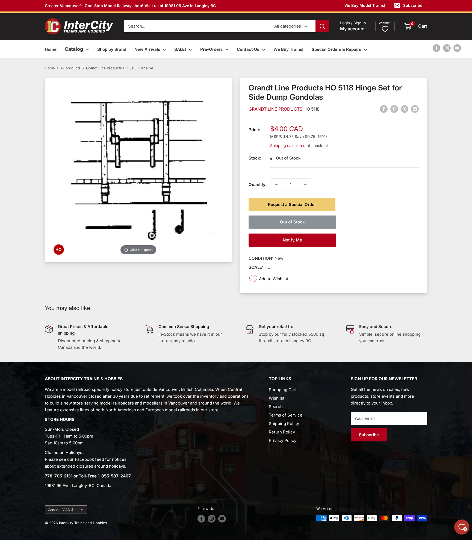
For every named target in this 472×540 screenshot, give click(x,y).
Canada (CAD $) (61, 510)
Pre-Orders (211, 49)
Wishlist (276, 398)
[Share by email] (415, 109)
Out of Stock (292, 222)
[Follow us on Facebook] (436, 48)
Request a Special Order (292, 204)
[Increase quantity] (305, 184)
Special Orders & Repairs (336, 49)
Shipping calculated (288, 145)
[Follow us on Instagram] (447, 48)
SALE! (180, 49)
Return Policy (282, 432)
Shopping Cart (283, 389)
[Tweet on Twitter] (404, 109)
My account (352, 29)
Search (276, 406)
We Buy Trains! (288, 49)
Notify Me (292, 240)
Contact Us (248, 49)
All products (70, 68)
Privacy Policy (282, 440)
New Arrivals (147, 49)
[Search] (322, 26)
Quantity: (258, 184)
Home (51, 49)
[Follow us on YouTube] (457, 48)
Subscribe (412, 5)
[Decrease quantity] (276, 184)
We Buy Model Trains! (364, 5)
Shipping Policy (284, 423)
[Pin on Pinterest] (394, 109)
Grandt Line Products (276, 109)
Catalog (74, 49)
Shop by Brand (111, 49)
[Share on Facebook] (384, 109)
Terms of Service (285, 415)
